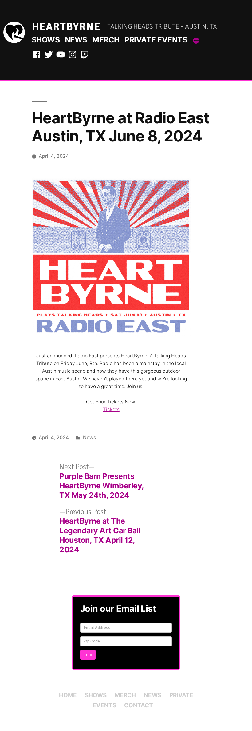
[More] (196, 41)
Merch (106, 39)
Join (88, 655)
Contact (138, 705)
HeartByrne (66, 26)
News (76, 39)
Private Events (155, 39)
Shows (46, 39)
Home (68, 695)
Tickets (111, 409)
